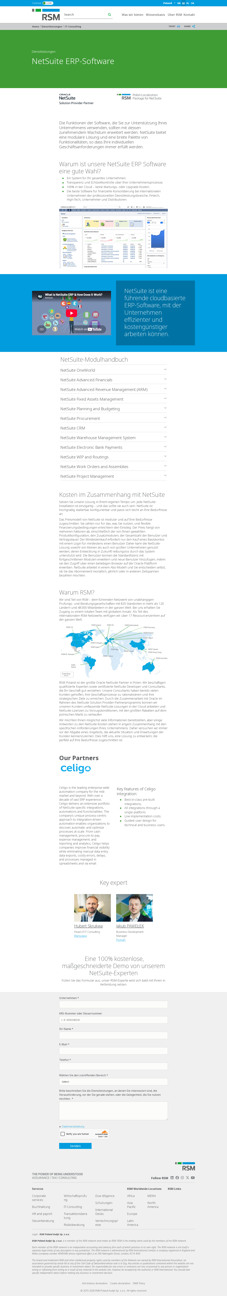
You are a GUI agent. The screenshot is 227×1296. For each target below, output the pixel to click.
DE (183, 3)
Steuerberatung (43, 1221)
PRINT (172, 26)
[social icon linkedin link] (172, 1177)
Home (36, 26)
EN (178, 3)
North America (152, 1205)
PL (187, 3)
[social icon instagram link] (182, 1177)
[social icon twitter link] (187, 1177)
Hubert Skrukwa (88, 925)
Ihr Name (65, 1029)
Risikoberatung (74, 1225)
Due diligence (104, 1196)
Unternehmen (68, 998)
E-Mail (63, 1044)
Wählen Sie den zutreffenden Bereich (82, 1075)
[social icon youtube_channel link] (193, 1177)
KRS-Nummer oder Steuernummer (80, 1013)
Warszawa (80, 936)
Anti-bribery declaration (95, 1283)
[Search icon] (109, 14)
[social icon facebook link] (177, 1177)
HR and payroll (42, 1214)
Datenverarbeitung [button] (73, 1126)
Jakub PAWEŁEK (130, 925)
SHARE (187, 26)
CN (192, 3)
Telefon (64, 1060)
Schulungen (103, 1203)
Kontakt (189, 15)
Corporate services (39, 1198)
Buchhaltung (41, 1207)
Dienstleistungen (52, 26)
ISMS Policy (139, 1283)
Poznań (120, 940)
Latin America (132, 1223)
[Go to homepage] (48, 14)
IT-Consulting (73, 26)
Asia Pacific (131, 1205)
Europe (132, 1214)
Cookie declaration (120, 1283)
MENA (151, 1196)
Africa (131, 1196)
